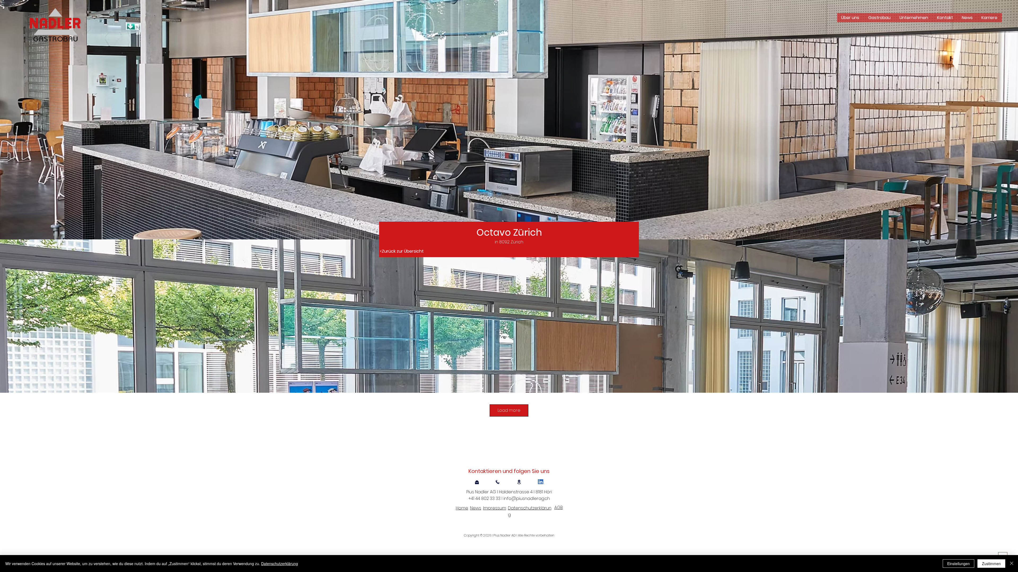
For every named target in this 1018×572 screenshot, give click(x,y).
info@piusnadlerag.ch (526, 498)
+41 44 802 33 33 (485, 498)
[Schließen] (1011, 563)
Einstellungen (958, 563)
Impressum (494, 508)
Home (462, 508)
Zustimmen (991, 563)
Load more (509, 410)
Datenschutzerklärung (279, 563)
